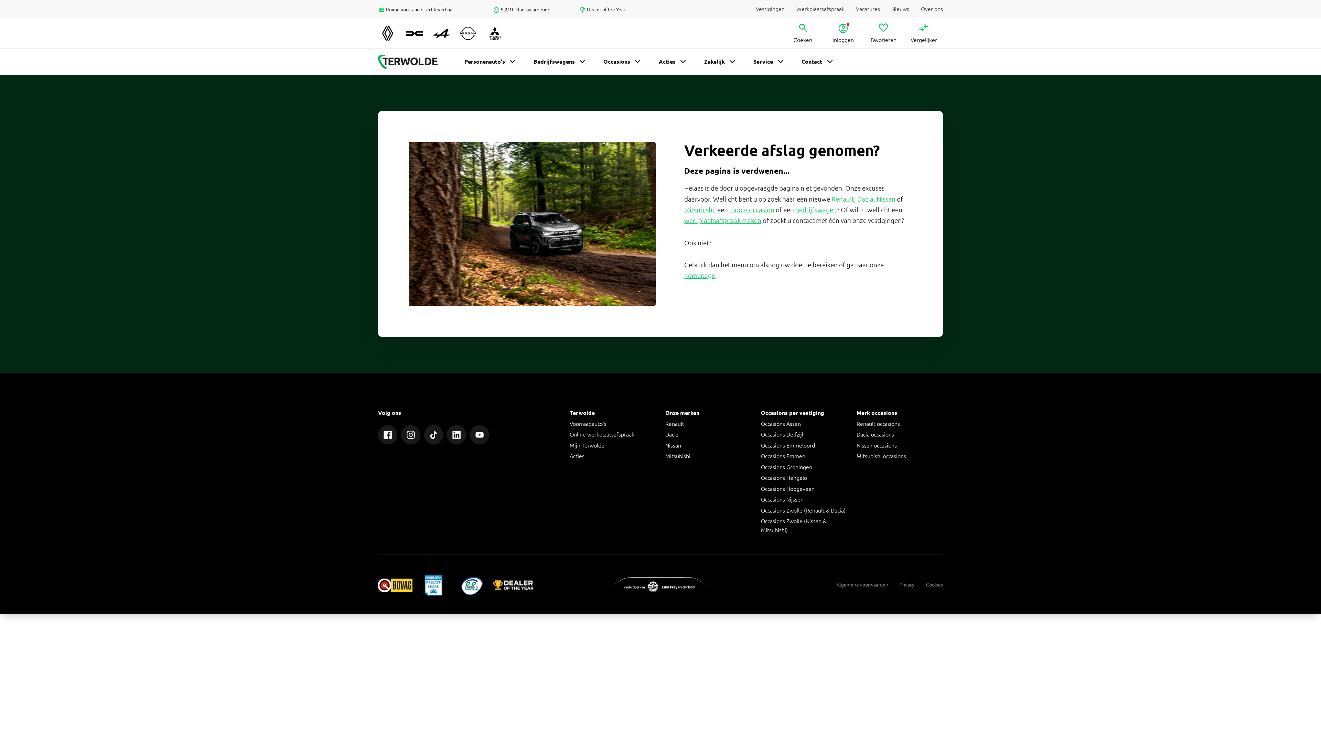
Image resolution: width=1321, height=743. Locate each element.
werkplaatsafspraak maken (722, 220)
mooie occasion (751, 210)
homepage (699, 275)
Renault (842, 199)
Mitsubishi (699, 210)
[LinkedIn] (456, 434)
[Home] (408, 62)
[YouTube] (479, 434)
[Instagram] (410, 434)
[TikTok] (433, 434)
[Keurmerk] (395, 585)
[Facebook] (387, 434)
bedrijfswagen (816, 210)
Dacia (865, 199)
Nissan (886, 199)
